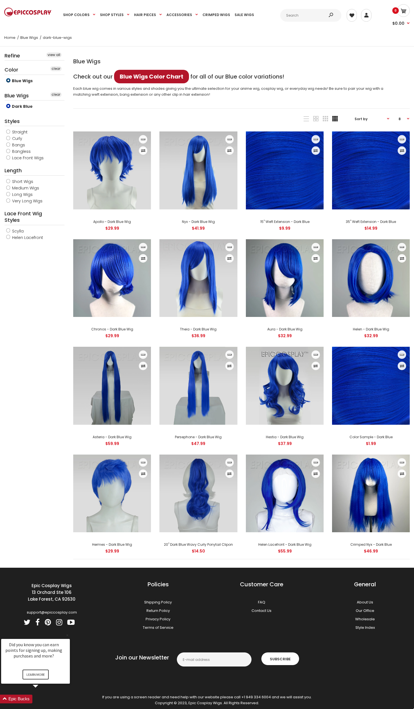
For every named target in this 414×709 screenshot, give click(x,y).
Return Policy (158, 610)
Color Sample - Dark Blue (370, 437)
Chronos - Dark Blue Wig (112, 329)
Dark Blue (22, 106)
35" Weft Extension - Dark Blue (371, 221)
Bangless (21, 151)
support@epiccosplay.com (52, 612)
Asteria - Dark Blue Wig (112, 437)
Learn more (35, 674)
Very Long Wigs (27, 201)
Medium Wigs (25, 188)
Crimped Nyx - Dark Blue (370, 544)
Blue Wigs (22, 81)
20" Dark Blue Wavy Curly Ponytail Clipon (198, 544)
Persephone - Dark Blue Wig (198, 437)
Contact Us (261, 610)
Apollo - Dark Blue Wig (112, 221)
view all (54, 54)
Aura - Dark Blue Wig (284, 329)
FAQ (261, 602)
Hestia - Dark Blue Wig (285, 437)
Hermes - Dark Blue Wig (112, 544)
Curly (16, 138)
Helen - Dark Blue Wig (371, 329)
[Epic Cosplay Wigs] (28, 15)
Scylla (17, 231)
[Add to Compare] (143, 150)
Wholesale (365, 619)
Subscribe (280, 659)
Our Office (365, 610)
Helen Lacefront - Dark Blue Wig (284, 544)
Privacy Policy (158, 619)
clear (56, 68)
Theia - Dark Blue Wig (198, 329)
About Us (365, 602)
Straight (19, 132)
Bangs (18, 145)
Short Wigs (22, 181)
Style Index (365, 627)
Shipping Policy (158, 602)
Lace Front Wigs (27, 158)
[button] (42, 699)
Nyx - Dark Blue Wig (198, 221)
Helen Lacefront (27, 237)
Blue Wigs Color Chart (151, 76)
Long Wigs (22, 194)
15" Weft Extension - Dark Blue (284, 221)
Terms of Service (158, 627)
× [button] (67, 635)
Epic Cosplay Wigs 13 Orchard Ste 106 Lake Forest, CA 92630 (51, 592)
